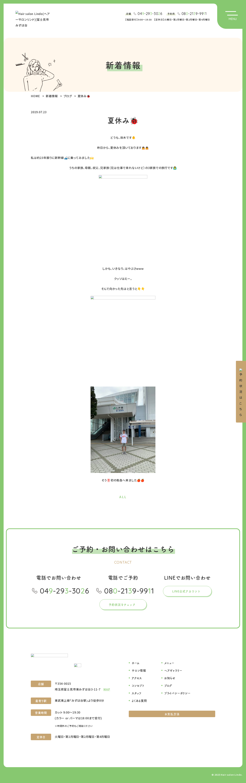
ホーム (135, 663)
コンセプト (138, 685)
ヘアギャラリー (173, 670)
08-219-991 (194, 13)
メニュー (169, 663)
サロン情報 (139, 670)
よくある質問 (139, 701)
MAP (106, 689)
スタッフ (136, 693)
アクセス (137, 678)
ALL (122, 496)
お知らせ (169, 678)
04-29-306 (150, 13)
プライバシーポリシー (177, 693)
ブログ (168, 685)
